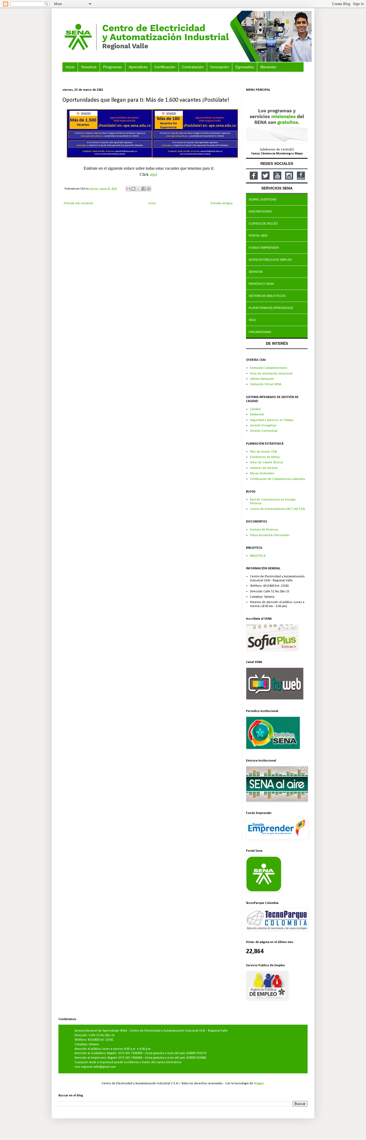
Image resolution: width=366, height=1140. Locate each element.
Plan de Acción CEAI (263, 451)
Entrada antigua (222, 203)
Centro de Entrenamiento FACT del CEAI (277, 509)
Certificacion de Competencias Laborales (277, 479)
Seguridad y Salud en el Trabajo (271, 420)
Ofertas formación (262, 379)
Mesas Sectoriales (262, 473)
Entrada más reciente (78, 203)
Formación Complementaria (268, 368)
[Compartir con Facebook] (143, 188)
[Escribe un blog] (133, 188)
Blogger (259, 1083)
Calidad (255, 409)
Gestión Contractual (263, 431)
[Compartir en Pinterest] (148, 188)
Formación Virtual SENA (265, 384)
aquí (153, 174)
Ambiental (257, 414)
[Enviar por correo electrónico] (128, 188)
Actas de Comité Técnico (266, 462)
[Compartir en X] (138, 188)
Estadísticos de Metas (265, 457)
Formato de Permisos (264, 529)
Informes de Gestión (264, 468)
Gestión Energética (263, 425)
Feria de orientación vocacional (271, 373)
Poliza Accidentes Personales (270, 535)
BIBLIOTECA (258, 556)
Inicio (152, 203)
